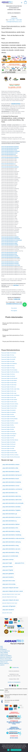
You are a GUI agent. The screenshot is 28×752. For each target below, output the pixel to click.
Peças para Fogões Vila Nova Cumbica (9, 454)
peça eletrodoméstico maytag (11, 531)
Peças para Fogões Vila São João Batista (10, 395)
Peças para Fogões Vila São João (8, 397)
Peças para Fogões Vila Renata (8, 427)
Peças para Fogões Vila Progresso (8, 433)
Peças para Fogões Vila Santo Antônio (9, 403)
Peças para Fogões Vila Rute (7, 414)
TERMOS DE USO (4, 661)
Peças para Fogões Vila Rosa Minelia (9, 418)
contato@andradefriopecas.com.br (14, 21)
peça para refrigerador (9, 606)
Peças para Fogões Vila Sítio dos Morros (10, 372)
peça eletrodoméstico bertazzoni (12, 475)
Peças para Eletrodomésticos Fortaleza (11, 329)
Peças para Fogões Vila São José (8, 391)
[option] (14, 718)
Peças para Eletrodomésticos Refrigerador (10, 238)
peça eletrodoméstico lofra (10, 528)
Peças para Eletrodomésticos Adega (9, 243)
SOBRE (1, 647)
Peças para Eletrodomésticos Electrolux (10, 148)
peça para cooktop (8, 559)
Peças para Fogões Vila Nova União (9, 452)
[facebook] (10, 685)
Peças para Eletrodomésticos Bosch (9, 149)
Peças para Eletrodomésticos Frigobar (9, 244)
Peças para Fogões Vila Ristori (8, 420)
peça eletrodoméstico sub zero (11, 549)
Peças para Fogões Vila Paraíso (8, 446)
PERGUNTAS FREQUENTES (6, 657)
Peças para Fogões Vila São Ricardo (9, 378)
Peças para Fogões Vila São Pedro (8, 382)
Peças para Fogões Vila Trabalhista (9, 363)
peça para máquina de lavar (10, 587)
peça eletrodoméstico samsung (12, 542)
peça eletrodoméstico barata (11, 471)
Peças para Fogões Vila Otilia (7, 448)
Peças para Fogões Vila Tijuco (8, 365)
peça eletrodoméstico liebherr (11, 524)
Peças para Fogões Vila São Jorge (8, 393)
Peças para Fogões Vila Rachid (8, 431)
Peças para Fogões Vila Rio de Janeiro (9, 423)
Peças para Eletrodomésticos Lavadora (10, 261)
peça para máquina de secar (11, 600)
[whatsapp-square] (18, 685)
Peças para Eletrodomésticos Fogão (9, 252)
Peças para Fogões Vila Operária (8, 450)
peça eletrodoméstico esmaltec (12, 506)
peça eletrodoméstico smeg (11, 545)
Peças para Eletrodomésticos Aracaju (13, 341)
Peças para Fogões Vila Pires (7, 437)
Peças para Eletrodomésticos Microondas (10, 257)
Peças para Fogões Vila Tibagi (8, 367)
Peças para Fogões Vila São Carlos (9, 401)
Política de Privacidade (16, 749)
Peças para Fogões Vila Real (7, 429)
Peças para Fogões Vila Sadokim (8, 410)
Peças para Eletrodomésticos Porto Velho (13, 335)
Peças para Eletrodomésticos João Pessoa (13, 323)
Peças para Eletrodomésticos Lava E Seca (10, 265)
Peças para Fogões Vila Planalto (8, 435)
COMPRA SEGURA (4, 654)
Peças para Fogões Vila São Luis (8, 386)
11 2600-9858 (11, 19)
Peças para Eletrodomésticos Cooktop (9, 255)
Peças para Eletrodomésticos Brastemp (10, 146)
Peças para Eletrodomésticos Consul (9, 152)
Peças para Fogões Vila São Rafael (9, 380)
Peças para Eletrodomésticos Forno (9, 254)
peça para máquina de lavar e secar (13, 591)
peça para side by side (7, 612)
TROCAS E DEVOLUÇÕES (5, 658)
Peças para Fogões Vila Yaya (7, 355)
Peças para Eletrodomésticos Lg (8, 163)
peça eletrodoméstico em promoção (13, 503)
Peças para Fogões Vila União (7, 361)
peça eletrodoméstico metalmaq (12, 535)
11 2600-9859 (19, 19)
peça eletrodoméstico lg (9, 521)
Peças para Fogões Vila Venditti (8, 359)
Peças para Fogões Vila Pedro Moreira (9, 439)
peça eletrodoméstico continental (12, 489)
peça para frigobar (8, 570)
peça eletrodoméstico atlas (10, 468)
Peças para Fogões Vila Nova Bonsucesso (10, 456)
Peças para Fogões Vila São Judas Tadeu (10, 388)
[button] (25, 304)
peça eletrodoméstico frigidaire (12, 510)
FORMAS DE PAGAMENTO (5, 655)
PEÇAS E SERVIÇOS (4, 663)
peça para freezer (8, 566)
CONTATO (2, 665)
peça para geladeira (8, 573)
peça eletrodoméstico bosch (11, 478)
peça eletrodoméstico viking (11, 552)
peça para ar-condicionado (10, 556)
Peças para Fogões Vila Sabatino (8, 412)
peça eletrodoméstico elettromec (12, 499)
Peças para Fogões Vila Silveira (8, 376)
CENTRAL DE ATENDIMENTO (14, 682)
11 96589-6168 (14, 18)
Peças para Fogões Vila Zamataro (8, 352)
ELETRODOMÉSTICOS (5, 651)
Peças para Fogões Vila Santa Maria (9, 406)
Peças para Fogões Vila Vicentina (8, 357)
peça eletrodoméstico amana (11, 464)
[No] (26, 747)
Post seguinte (14, 310)
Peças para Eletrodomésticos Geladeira (10, 236)
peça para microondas (9, 584)
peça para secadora (8, 609)
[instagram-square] (13, 685)
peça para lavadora (8, 577)
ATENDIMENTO (3, 649)
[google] (15, 685)
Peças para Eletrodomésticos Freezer (9, 241)
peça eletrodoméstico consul (11, 485)
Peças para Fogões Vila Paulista (8, 442)
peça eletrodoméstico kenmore (12, 517)
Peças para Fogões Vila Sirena (8, 374)
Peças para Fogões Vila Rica (7, 425)
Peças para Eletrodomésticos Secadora (10, 263)
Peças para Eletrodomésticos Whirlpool (9, 157)
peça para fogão (7, 563)
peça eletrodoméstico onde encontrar (13, 538)
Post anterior (14, 308)
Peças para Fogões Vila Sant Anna (8, 408)
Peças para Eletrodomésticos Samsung (10, 166)
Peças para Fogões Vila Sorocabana (9, 369)
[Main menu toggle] (21, 2)
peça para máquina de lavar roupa (9, 596)
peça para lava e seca (9, 580)
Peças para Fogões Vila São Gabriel (9, 399)
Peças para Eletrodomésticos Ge (8, 154)
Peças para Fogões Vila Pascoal (8, 444)
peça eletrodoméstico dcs (10, 492)
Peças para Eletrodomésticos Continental (10, 151)
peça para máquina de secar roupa (9, 603)
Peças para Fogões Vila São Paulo (8, 384)
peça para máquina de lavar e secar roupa (11, 594)
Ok (8, 749)
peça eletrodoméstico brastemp (12, 482)
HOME (1, 646)
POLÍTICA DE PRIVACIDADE (6, 660)
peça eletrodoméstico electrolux (12, 496)
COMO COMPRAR (4, 652)
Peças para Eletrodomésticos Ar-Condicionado (11, 240)
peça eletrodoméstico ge (10, 513)
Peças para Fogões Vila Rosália (8, 416)
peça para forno (19, 563)
